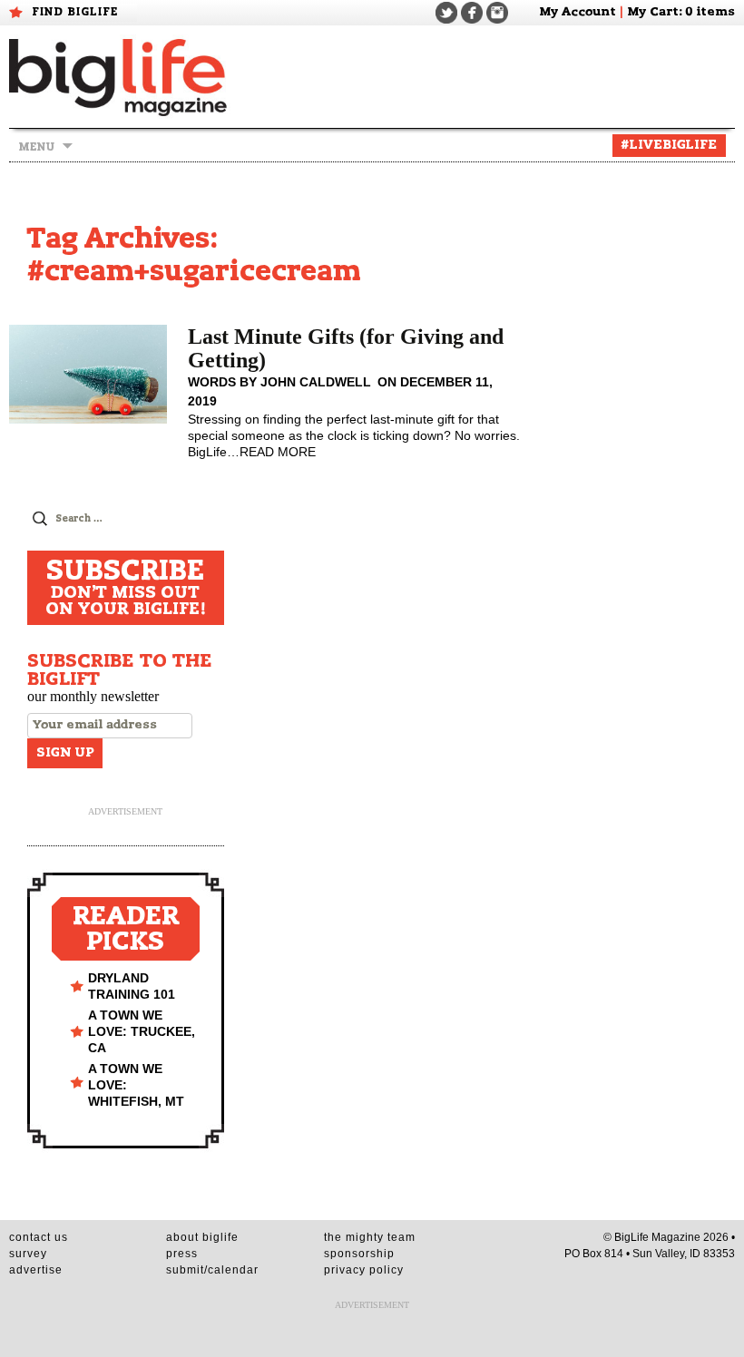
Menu (36, 147)
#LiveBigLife (669, 145)
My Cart (653, 12)
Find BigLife (75, 11)
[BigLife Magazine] (119, 76)
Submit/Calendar (212, 1270)
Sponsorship (359, 1253)
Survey (28, 1253)
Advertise (36, 1270)
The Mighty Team (370, 1237)
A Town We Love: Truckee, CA (141, 1031)
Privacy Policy (364, 1270)
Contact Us (38, 1237)
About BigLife (202, 1237)
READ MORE (278, 451)
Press (182, 1253)
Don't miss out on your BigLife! (125, 588)
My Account (577, 12)
